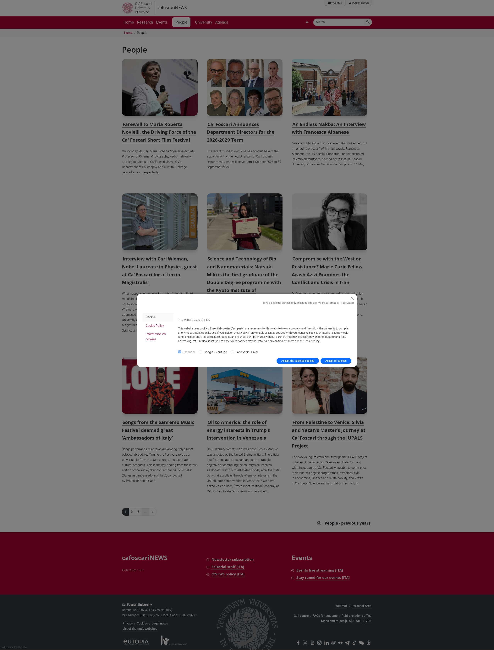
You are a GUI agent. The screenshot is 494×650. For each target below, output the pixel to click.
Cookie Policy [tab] (155, 326)
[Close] (352, 298)
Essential (189, 352)
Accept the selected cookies (297, 360)
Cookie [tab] (150, 317)
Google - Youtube (215, 352)
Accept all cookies (336, 360)
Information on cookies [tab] (156, 336)
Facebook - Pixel (246, 352)
